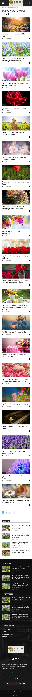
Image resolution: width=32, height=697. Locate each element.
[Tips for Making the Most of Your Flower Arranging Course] (16, 148)
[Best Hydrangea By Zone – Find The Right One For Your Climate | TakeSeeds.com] (6, 528)
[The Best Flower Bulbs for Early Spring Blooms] (16, 442)
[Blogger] (8, 683)
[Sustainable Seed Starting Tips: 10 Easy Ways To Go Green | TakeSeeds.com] (6, 553)
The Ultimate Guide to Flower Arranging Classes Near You (13, 208)
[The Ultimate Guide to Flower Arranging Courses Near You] (16, 49)
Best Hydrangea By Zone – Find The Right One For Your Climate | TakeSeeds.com (21, 527)
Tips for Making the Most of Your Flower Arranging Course (14, 158)
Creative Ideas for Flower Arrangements (11, 232)
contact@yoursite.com (14, 672)
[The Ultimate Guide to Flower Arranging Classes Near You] (16, 197)
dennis (3, 38)
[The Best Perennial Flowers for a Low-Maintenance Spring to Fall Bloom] (16, 296)
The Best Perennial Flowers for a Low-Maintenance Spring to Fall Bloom (14, 307)
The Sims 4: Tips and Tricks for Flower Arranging (14, 134)
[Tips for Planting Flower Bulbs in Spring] (16, 466)
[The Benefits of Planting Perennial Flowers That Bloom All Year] (16, 271)
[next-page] (13, 512)
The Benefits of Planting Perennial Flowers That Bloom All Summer (15, 380)
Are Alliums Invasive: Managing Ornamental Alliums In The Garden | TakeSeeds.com (21, 535)
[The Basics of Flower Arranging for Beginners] (16, 98)
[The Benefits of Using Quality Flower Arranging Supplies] (16, 74)
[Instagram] (20, 683)
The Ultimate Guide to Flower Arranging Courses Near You (13, 60)
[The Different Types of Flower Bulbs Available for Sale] (16, 491)
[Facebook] (12, 683)
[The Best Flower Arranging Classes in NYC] (16, 24)
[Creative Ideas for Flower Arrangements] (16, 222)
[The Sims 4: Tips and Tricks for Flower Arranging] (16, 123)
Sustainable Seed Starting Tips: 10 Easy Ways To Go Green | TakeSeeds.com (20, 552)
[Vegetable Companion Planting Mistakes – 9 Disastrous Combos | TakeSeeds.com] (6, 545)
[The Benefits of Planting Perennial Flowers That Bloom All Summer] (16, 370)
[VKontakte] (24, 683)
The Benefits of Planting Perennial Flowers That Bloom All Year (15, 282)
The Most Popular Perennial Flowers (16, 404)
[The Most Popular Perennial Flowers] (16, 394)
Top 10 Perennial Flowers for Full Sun (16, 332)
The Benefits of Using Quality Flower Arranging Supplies (15, 84)
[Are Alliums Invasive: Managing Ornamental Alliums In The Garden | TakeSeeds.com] (6, 536)
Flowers (3, 31)
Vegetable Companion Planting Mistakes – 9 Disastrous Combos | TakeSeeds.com (20, 544)
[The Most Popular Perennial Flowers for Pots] (16, 246)
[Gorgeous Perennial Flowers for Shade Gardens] (16, 345)
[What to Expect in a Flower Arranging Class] (16, 172)
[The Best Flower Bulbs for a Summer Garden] (16, 417)
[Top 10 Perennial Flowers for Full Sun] (16, 322)
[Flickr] (16, 683)
